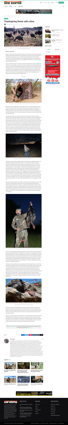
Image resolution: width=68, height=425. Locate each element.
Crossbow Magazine (61, 423)
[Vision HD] (34, 393)
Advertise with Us (38, 409)
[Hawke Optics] (34, 11)
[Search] (63, 6)
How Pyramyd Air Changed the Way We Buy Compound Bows (22, 385)
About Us (36, 411)
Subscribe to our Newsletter (55, 404)
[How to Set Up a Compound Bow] (37, 379)
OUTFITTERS (61, 2)
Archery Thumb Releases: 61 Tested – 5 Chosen (58, 30)
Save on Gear (53, 406)
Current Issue (37, 404)
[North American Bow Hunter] (13, 3)
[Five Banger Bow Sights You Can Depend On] (10, 365)
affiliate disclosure (12, 326)
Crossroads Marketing (20, 423)
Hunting (10, 6)
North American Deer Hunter (44, 423)
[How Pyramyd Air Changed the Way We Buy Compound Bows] (23, 379)
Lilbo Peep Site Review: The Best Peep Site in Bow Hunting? (37, 371)
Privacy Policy (53, 411)
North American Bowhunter (53, 423)
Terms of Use (53, 413)
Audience (41, 2)
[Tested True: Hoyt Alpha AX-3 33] (10, 379)
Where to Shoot (53, 409)
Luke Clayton (9, 24)
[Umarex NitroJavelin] (52, 84)
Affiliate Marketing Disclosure (55, 415)
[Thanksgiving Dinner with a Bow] (23, 46)
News (45, 2)
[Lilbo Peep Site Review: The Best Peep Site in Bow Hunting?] (37, 365)
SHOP (6, 6)
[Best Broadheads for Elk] (48, 36)
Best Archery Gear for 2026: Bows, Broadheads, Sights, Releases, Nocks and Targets (22, 371)
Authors (48, 2)
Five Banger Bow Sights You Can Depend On (10, 371)
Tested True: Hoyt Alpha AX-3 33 (10, 384)
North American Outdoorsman (35, 423)
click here (28, 327)
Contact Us (37, 413)
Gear (15, 6)
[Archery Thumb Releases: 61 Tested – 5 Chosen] (48, 31)
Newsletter (52, 2)
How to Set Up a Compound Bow (36, 384)
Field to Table (20, 6)
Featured (6, 18)
